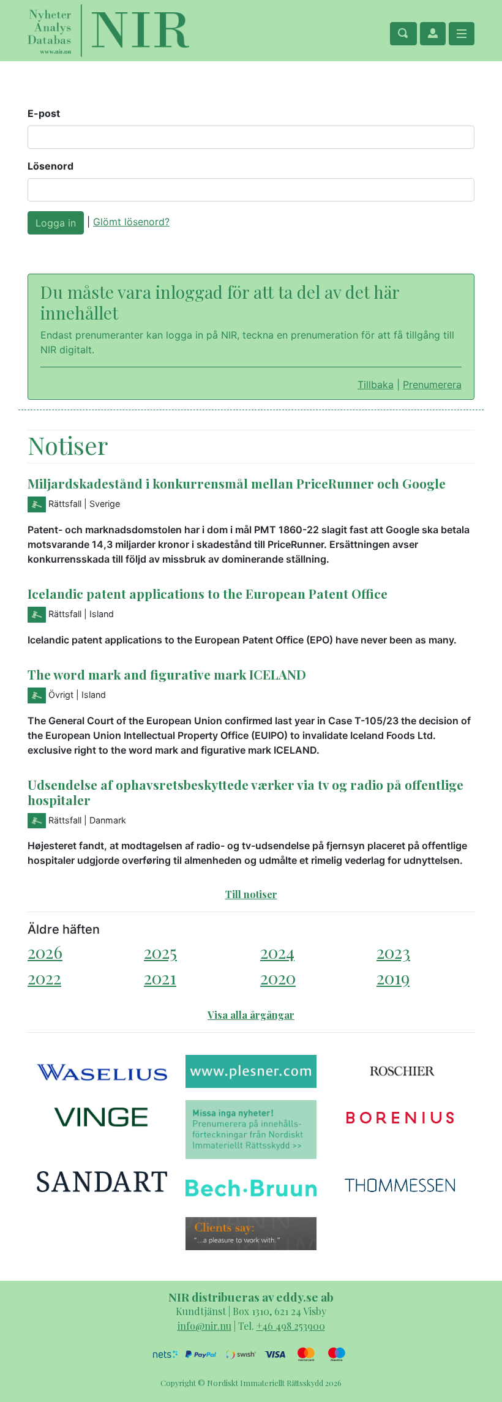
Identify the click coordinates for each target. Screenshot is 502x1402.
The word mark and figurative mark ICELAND (167, 674)
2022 (44, 977)
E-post (44, 113)
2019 (393, 977)
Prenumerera (432, 384)
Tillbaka (376, 384)
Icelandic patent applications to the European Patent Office (208, 593)
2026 (45, 951)
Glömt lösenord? (131, 222)
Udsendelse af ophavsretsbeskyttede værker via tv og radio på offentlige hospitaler (245, 792)
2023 (393, 951)
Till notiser (251, 894)
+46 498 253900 (291, 1325)
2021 (160, 977)
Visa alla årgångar (251, 1014)
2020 (278, 977)
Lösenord (50, 166)
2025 (160, 951)
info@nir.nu (204, 1325)
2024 (277, 951)
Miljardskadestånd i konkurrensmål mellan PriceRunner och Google (237, 483)
